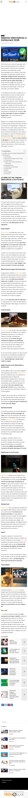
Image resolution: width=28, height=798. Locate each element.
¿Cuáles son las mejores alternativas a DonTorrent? (14, 154)
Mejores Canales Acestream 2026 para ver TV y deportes (17, 770)
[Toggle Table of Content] (24, 151)
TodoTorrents (8, 160)
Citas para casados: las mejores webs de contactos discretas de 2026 (17, 762)
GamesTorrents (9, 165)
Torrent (2, 35)
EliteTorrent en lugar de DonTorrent (14, 158)
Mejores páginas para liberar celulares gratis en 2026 (16, 731)
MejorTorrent (21, 373)
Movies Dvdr (8, 168)
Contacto (4, 782)
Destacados (11, 733)
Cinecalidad (15, 590)
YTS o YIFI (7, 173)
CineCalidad (8, 172)
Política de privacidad (7, 780)
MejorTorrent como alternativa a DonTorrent (13, 162)
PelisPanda (4, 475)
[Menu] (1, 2)
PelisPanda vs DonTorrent (11, 167)
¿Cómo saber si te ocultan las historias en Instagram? (16, 746)
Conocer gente (12, 765)
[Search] (26, 2)
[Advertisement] (14, 18)
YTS (2, 614)
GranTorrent (8, 157)
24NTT (6, 170)
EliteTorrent (18, 273)
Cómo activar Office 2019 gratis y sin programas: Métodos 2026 (18, 753)
